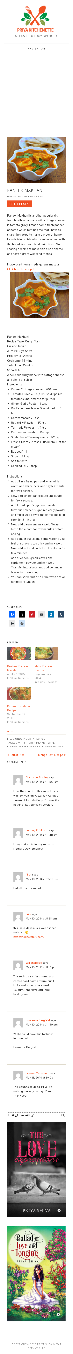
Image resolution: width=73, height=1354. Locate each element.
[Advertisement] (36, 94)
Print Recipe (20, 204)
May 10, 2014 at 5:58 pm (41, 918)
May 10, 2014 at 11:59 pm (42, 1024)
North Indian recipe (40, 742)
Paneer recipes (52, 746)
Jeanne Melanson (37, 1073)
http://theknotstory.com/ (28, 937)
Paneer (12, 746)
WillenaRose (34, 962)
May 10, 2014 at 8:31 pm (41, 967)
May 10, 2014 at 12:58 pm (42, 879)
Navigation (36, 48)
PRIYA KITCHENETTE (36, 20)
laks (28, 914)
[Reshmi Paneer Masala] (19, 653)
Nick (29, 874)
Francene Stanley (37, 777)
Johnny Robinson (37, 830)
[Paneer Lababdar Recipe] (19, 693)
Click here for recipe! (21, 269)
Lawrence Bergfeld (38, 1020)
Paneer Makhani (29, 746)
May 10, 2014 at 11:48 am (42, 835)
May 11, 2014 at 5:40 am (41, 1077)
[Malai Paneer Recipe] (46, 653)
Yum (10, 732)
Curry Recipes (35, 738)
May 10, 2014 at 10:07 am (42, 782)
